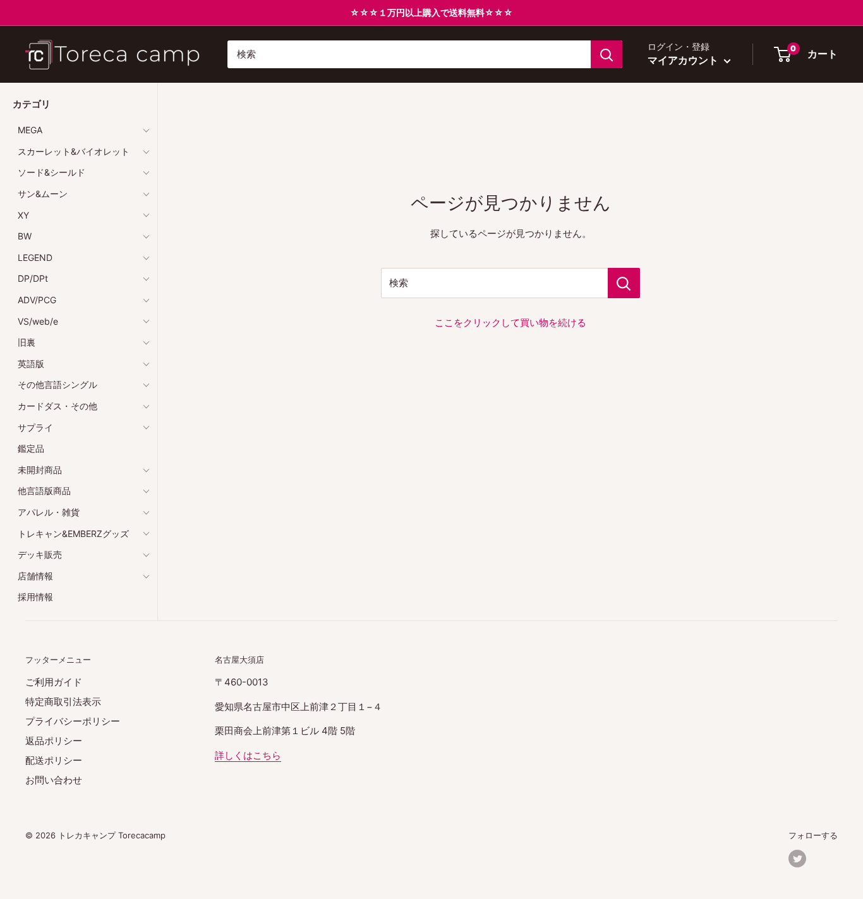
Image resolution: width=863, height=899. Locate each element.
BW (25, 236)
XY (23, 215)
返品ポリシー (53, 741)
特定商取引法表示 (63, 702)
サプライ (35, 427)
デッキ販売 (40, 554)
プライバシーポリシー (72, 721)
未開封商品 (40, 469)
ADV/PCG (37, 299)
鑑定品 (31, 448)
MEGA (30, 129)
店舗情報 (35, 575)
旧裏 (26, 342)
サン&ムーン (43, 193)
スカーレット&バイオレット (74, 151)
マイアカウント (684, 60)
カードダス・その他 (57, 406)
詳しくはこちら (248, 755)
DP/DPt (33, 278)
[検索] (606, 54)
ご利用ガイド (53, 682)
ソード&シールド (51, 172)
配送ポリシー (53, 760)
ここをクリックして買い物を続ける (510, 323)
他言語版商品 (44, 490)
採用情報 (35, 596)
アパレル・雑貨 (49, 512)
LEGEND (35, 257)
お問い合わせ (53, 780)
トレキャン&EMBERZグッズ (73, 533)
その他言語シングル (57, 384)
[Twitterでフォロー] (797, 858)
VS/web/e (38, 321)
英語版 (31, 363)
